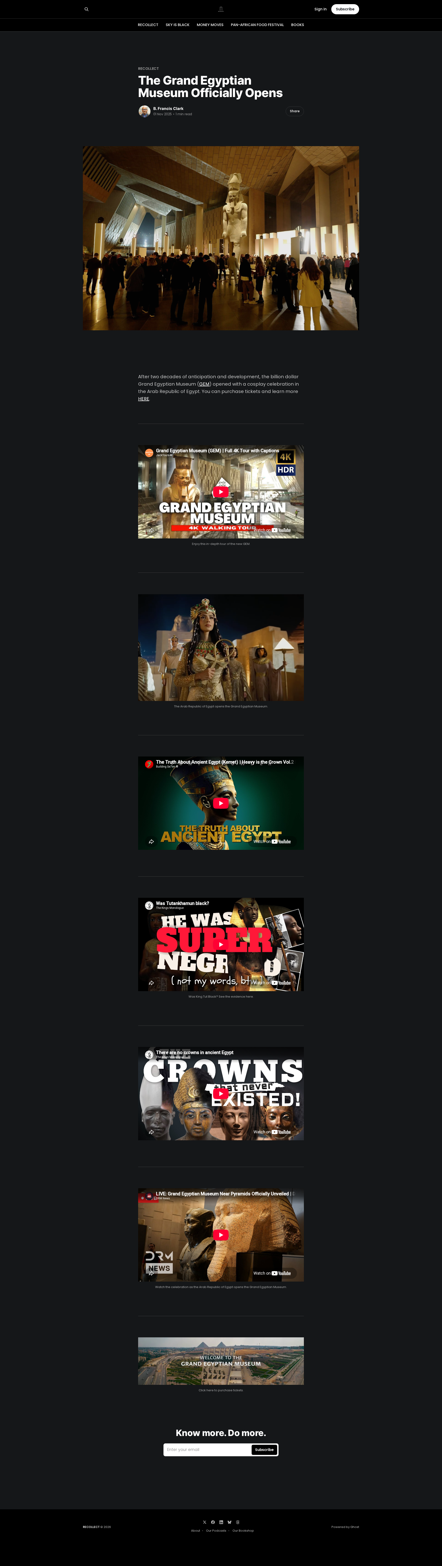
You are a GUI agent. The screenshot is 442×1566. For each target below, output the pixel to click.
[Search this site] (86, 9)
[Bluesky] (229, 1522)
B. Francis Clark (168, 108)
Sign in (320, 9)
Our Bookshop (243, 1530)
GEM (204, 384)
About (195, 1530)
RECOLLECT (148, 24)
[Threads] (238, 1522)
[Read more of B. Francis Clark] (144, 111)
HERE (143, 399)
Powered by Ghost (345, 1527)
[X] (204, 1522)
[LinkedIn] (221, 1522)
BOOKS (297, 24)
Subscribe (345, 9)
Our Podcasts (216, 1530)
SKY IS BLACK (177, 24)
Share (295, 111)
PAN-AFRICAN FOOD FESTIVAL (257, 24)
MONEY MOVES (210, 24)
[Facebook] (213, 1522)
